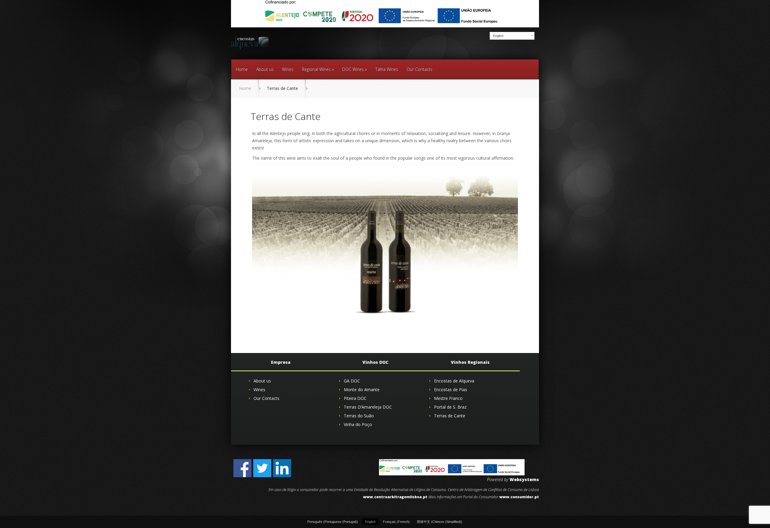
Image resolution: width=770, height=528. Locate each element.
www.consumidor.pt (519, 496)
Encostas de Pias (450, 389)
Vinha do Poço (358, 424)
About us (265, 69)
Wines (288, 69)
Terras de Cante (449, 416)
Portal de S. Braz (450, 407)
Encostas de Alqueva (454, 381)
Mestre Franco (448, 398)
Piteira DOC (355, 398)
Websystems (524, 479)
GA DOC (352, 381)
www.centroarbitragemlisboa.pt (395, 496)
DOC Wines (354, 69)
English (498, 36)
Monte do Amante (362, 389)
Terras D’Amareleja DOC (368, 407)
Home (242, 69)
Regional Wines (318, 69)
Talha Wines (386, 69)
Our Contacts (420, 69)
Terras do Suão (359, 416)
